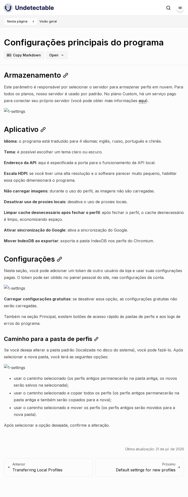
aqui (142, 100)
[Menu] (180, 8)
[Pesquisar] (168, 8)
